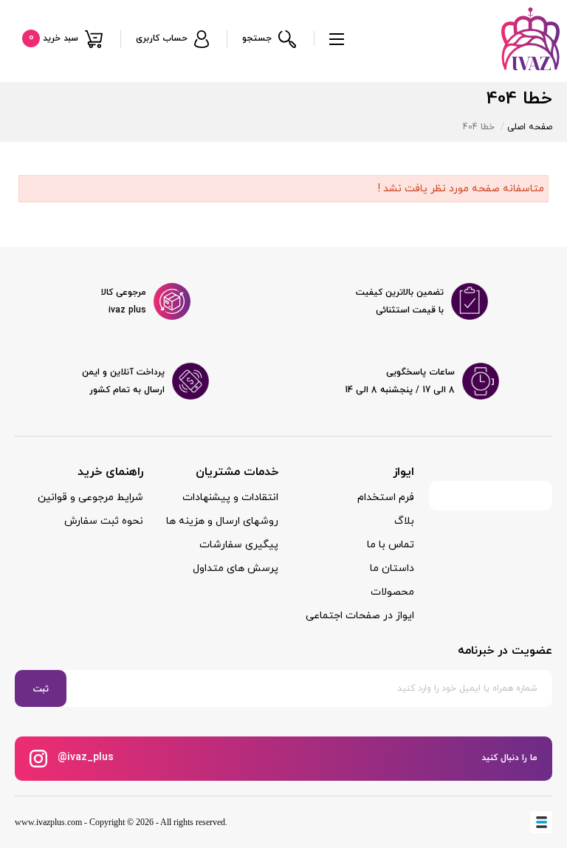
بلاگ (404, 521)
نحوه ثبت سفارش (103, 521)
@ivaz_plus (84, 757)
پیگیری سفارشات (238, 545)
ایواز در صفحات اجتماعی (360, 616)
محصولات (392, 592)
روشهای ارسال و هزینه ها (222, 521)
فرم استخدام (385, 497)
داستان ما (392, 568)
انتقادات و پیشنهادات (230, 497)
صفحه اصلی (529, 127)
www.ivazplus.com (48, 822)
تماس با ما (390, 545)
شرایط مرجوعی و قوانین (90, 497)
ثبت (41, 689)
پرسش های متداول (235, 568)
